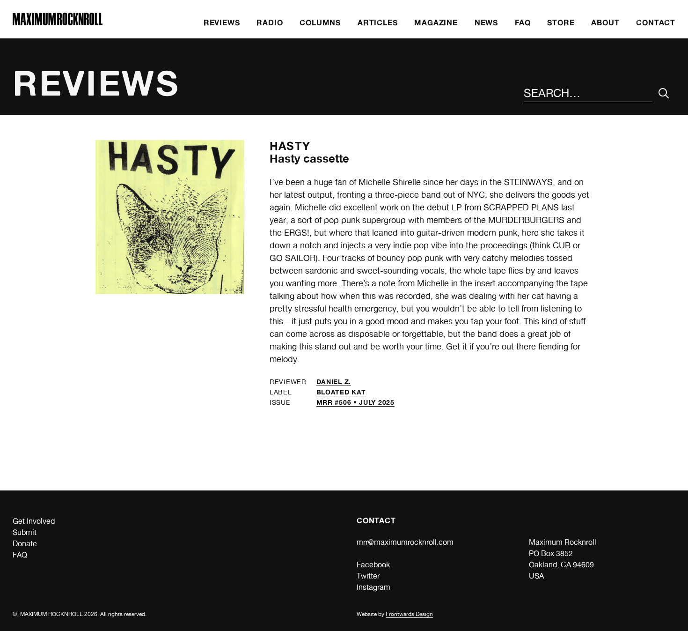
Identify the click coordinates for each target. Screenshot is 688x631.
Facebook (373, 564)
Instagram (373, 587)
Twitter (368, 576)
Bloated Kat (341, 392)
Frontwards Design (409, 614)
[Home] (57, 22)
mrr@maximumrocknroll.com (405, 542)
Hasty (290, 146)
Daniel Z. (333, 382)
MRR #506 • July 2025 (355, 402)
